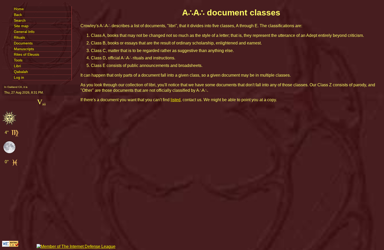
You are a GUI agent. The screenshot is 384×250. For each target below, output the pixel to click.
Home (19, 9)
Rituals (19, 37)
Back (18, 15)
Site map (21, 26)
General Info (24, 32)
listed (176, 100)
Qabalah (21, 72)
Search (20, 20)
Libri (17, 66)
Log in (19, 77)
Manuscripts (24, 49)
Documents (23, 43)
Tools (18, 60)
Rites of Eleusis (26, 54)
